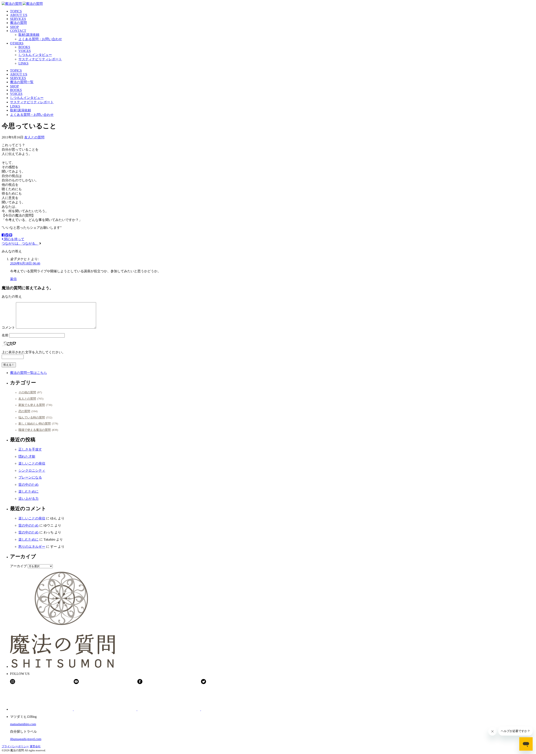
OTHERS (16, 43)
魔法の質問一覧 (22, 82)
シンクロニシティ (31, 470)
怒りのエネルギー (31, 546)
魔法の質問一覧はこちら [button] (28, 372)
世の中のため (28, 484)
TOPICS (16, 11)
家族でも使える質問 (31, 405)
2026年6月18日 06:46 (25, 263)
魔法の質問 (18, 23)
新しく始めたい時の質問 (34, 423)
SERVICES (18, 19)
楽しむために (28, 491)
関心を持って (13, 239)
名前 (5, 335)
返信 (13, 279)
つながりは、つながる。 (20, 243)
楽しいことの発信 (31, 463)
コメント (8, 327)
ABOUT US (18, 15)
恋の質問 (24, 411)
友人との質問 (34, 137)
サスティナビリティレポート (40, 59)
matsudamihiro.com (23, 724)
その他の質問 (27, 392)
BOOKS (24, 47)
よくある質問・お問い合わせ (40, 39)
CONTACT (18, 30)
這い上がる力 (28, 498)
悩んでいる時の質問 (31, 417)
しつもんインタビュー (35, 55)
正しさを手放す (30, 449)
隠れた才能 (26, 456)
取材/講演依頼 (28, 34)
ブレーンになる (30, 477)
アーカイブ (18, 566)
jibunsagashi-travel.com (25, 739)
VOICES (24, 51)
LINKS (23, 63)
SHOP (14, 27)
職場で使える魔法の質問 (34, 429)
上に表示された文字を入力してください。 (33, 352)
